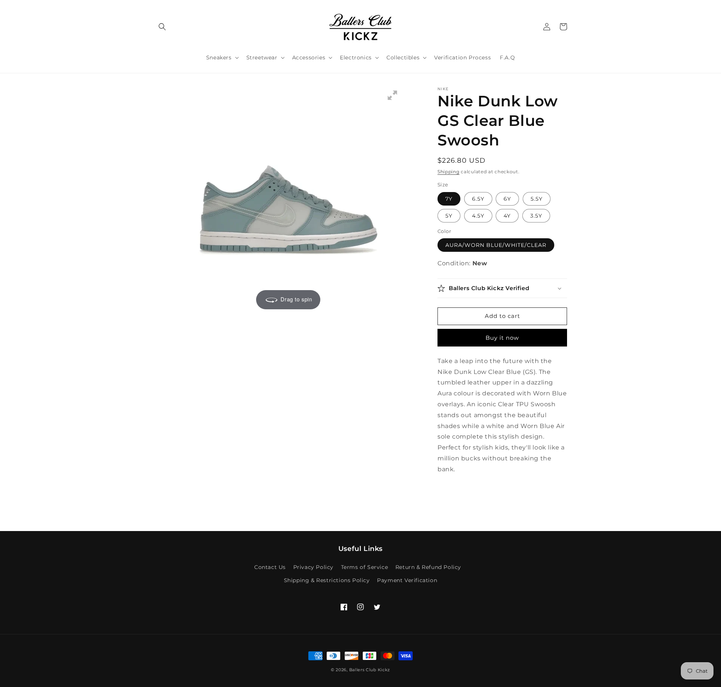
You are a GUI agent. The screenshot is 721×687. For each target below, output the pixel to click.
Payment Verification (407, 580)
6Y (507, 198)
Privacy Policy (313, 567)
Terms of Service (364, 567)
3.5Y (536, 215)
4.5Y (478, 215)
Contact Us (270, 567)
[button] (162, 26)
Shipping (448, 171)
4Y (507, 215)
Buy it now (502, 337)
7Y (449, 198)
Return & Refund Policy (428, 567)
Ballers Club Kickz (370, 669)
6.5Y (478, 198)
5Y (449, 215)
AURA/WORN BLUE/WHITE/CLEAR (495, 245)
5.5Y (537, 198)
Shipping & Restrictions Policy (327, 580)
